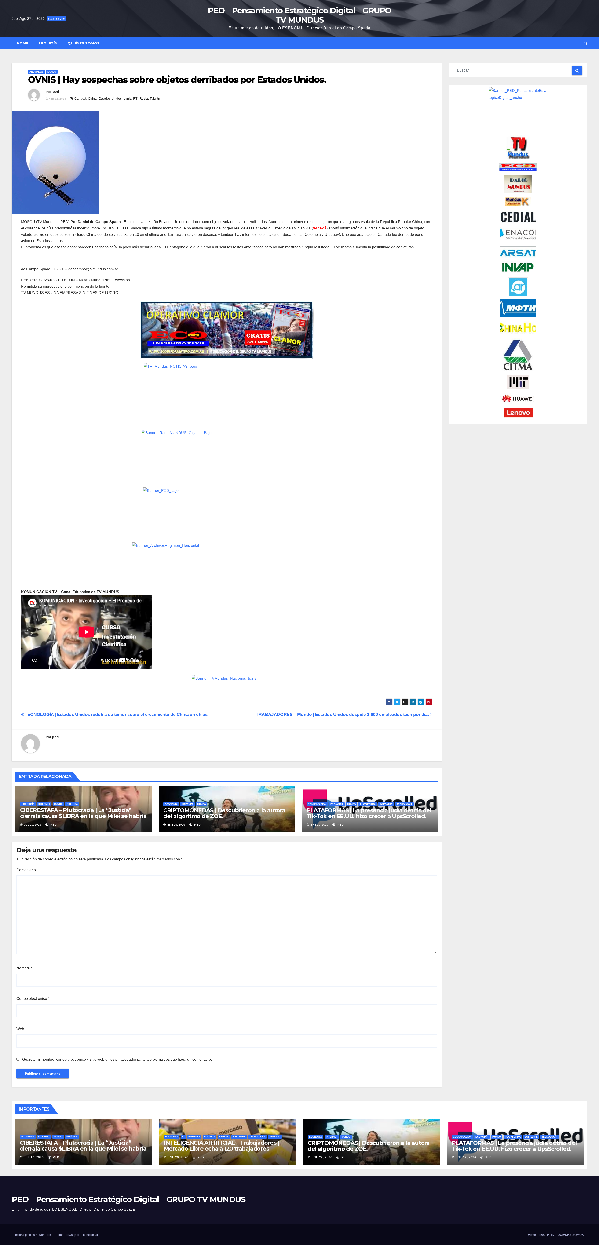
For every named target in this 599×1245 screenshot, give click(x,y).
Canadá (80, 98)
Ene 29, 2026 (178, 1157)
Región (223, 1136)
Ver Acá (319, 228)
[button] (585, 43)
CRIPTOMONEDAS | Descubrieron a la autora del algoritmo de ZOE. (224, 813)
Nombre (24, 968)
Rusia (143, 98)
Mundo (51, 71)
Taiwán (155, 98)
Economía (28, 804)
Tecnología (404, 804)
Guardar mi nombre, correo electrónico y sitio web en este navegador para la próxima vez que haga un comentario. (117, 1059)
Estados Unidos (110, 98)
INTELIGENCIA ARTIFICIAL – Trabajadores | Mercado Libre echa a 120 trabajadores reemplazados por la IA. (221, 1148)
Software (386, 804)
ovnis (127, 98)
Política (72, 804)
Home (22, 43)
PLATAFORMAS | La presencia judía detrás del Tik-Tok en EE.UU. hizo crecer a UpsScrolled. (369, 813)
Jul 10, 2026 (34, 1157)
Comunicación (317, 804)
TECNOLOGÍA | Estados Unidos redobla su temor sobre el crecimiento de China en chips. (116, 714)
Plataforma (368, 804)
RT (135, 98)
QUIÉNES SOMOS (84, 43)
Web (20, 1029)
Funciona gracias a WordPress (33, 1235)
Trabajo (274, 1136)
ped (55, 92)
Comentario (26, 870)
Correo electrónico (32, 999)
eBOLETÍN (47, 43)
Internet (44, 804)
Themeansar (89, 1235)
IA (183, 1136)
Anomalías (36, 71)
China (92, 98)
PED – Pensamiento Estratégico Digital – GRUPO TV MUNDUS (299, 15)
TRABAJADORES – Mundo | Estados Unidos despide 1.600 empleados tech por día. (343, 714)
